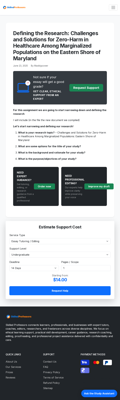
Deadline (14, 262)
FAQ (45, 366)
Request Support (86, 88)
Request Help (60, 290)
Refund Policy (51, 382)
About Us (11, 361)
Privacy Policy (51, 372)
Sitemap (48, 388)
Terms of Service (53, 377)
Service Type (17, 235)
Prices (9, 372)
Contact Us (49, 361)
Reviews (10, 377)
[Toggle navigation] (113, 7)
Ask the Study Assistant (99, 393)
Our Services (13, 366)
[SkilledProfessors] (14, 7)
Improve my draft (99, 186)
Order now (44, 186)
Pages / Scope (70, 262)
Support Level (17, 248)
